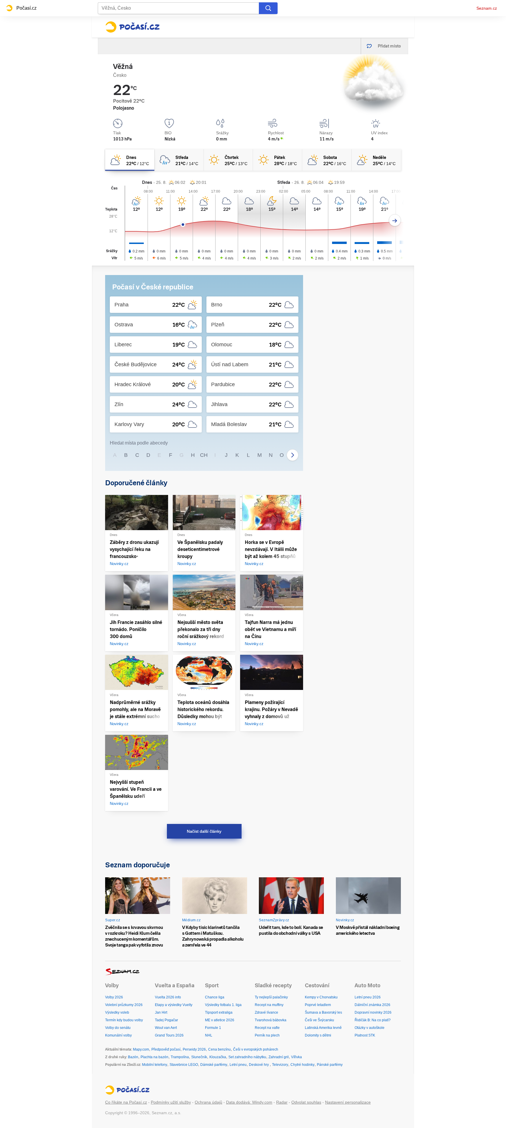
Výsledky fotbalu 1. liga (223, 1005)
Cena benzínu (219, 1049)
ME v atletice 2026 (219, 1020)
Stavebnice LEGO (184, 1065)
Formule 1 (213, 1028)
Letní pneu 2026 (368, 997)
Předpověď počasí (165, 1049)
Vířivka (296, 1057)
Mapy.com (141, 1049)
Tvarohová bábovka (270, 1020)
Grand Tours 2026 (169, 1035)
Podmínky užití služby (171, 1102)
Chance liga (214, 997)
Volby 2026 (114, 997)
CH (204, 455)
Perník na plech (267, 1035)
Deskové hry (259, 1065)
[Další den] (395, 220)
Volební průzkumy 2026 (124, 1005)
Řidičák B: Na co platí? (373, 1020)
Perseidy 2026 (194, 1049)
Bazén (133, 1057)
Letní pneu (238, 1065)
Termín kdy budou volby (124, 1020)
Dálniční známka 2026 (372, 1005)
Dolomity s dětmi (318, 1035)
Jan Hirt (161, 1012)
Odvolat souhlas (306, 1102)
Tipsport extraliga (219, 1012)
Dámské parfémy (213, 1065)
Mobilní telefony (154, 1065)
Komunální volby (118, 1035)
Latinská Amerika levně (323, 1028)
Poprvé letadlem (318, 1005)
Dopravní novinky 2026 (373, 1012)
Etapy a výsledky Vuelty (173, 1005)
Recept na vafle (267, 1028)
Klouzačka (217, 1057)
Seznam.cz (486, 8)
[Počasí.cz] (132, 27)
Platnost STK (365, 1035)
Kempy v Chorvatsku (321, 997)
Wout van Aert (166, 1028)
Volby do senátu (118, 1028)
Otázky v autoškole (369, 1028)
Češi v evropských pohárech (255, 1049)
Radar (282, 1102)
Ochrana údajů (208, 1102)
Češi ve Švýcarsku (319, 1020)
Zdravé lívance (266, 1012)
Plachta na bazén (154, 1057)
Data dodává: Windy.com (249, 1102)
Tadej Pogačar (166, 1020)
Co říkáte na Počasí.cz (126, 1102)
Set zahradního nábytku (247, 1057)
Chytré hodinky (302, 1065)
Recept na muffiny (269, 1005)
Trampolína (180, 1057)
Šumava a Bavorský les (323, 1012)
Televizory (280, 1065)
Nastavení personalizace (348, 1102)
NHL (208, 1035)
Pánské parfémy (330, 1065)
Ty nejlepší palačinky (271, 997)
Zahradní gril (279, 1057)
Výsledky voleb (117, 1012)
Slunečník (199, 1057)
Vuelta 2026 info (168, 997)
